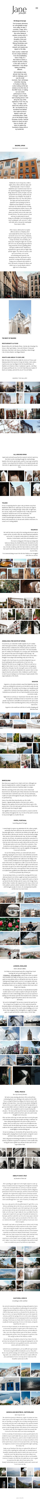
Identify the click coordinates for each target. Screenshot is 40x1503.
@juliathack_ (6, 975)
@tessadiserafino (15, 975)
